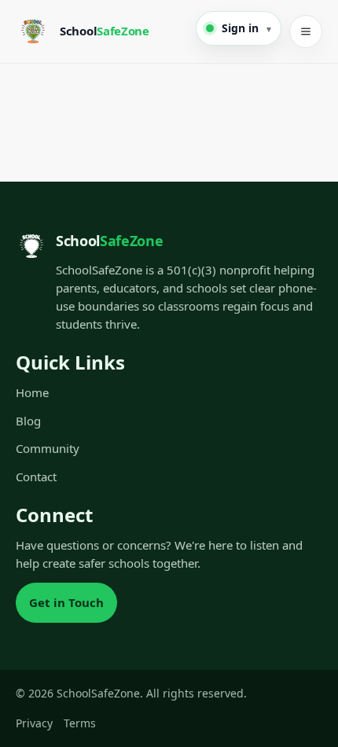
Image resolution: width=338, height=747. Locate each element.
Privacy (34, 723)
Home (32, 392)
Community (47, 448)
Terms (80, 723)
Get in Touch (66, 602)
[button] (238, 28)
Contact (36, 476)
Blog (28, 421)
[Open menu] (305, 31)
